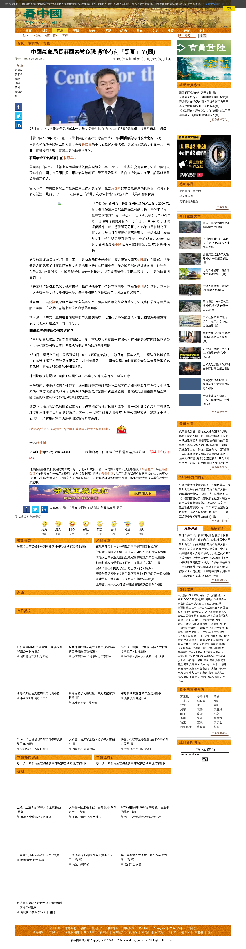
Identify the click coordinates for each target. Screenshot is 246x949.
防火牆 (181, 648)
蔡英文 (206, 640)
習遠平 (148, 748)
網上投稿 (55, 928)
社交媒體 (219, 628)
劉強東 (219, 640)
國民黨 (209, 599)
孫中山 (198, 668)
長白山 (219, 652)
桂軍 (186, 668)
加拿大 (187, 632)
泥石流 (32, 656)
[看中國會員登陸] (204, 47)
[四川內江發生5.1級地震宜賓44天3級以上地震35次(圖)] (190, 238)
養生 (180, 680)
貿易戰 (181, 603)
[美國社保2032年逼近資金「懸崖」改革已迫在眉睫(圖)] (190, 317)
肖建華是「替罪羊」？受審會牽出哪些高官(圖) (125, 579)
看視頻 (172, 932)
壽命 (217, 676)
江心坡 (191, 656)
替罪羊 (19, 74)
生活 (171, 30)
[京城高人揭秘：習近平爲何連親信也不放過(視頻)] (41, 873)
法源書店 (89, 932)
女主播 (182, 660)
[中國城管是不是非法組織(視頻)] (41, 825)
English (144, 928)
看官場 (33, 43)
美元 (216, 632)
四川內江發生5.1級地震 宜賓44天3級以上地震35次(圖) (216, 242)
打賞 (132, 58)
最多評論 (190, 528)
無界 (210, 932)
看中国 (44, 16)
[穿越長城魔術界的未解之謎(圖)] (145, 664)
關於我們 (97, 928)
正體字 (50, 816)
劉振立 (136, 656)
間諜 (17, 83)
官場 (60, 30)
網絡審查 (219, 648)
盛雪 (200, 713)
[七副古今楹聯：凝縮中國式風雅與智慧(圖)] (190, 270)
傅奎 (94, 702)
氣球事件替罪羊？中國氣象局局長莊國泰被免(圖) (127, 546)
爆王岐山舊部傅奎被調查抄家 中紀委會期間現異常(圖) (51, 546)
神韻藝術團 (72, 932)
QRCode (55, 507)
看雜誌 (104, 932)
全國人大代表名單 (162, 656)
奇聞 (187, 30)
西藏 (45, 656)
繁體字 (24, 816)
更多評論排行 (219, 580)
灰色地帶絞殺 (139, 816)
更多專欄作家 (219, 733)
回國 (186, 664)
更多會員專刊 (219, 119)
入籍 (191, 664)
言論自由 (221, 656)
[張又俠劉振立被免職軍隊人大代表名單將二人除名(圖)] (145, 617)
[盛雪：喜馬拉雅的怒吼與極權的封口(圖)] (190, 223)
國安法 (222, 599)
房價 (180, 644)
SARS (199, 656)
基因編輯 (220, 644)
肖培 (88, 702)
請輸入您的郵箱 (205, 749)
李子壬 (218, 722)
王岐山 (181, 615)
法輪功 (210, 648)
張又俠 (128, 656)
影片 (203, 30)
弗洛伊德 (196, 611)
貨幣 (222, 632)
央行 (199, 632)
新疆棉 (181, 607)
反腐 (205, 623)
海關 (217, 660)
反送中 (181, 623)
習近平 (38, 698)
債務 (205, 632)
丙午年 (91, 816)
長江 (188, 607)
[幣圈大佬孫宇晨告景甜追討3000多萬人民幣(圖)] (145, 710)
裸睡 (92, 748)
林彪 (180, 672)
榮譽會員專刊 (190, 85)
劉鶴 (180, 619)
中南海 (36, 35)
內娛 (141, 748)
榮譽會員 (147, 469)
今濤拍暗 (203, 696)
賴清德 (213, 595)
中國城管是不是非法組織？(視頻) (38, 855)
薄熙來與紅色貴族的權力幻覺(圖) (38, 693)
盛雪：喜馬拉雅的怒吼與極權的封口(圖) (203, 444)
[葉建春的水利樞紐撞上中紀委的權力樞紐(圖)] (93, 664)
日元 (202, 636)
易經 (211, 672)
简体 (125, 58)
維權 (188, 648)
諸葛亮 (203, 672)
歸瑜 (216, 700)
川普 (207, 595)
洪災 (39, 656)
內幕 (47, 35)
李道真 (201, 700)
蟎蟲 (86, 748)
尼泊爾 (24, 656)
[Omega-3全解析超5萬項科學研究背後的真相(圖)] (41, 710)
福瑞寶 (159, 932)
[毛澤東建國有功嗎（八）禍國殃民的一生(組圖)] (190, 395)
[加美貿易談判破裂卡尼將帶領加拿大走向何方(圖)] (190, 380)
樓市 (221, 636)
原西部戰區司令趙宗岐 (85, 656)
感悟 (186, 676)
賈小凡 (184, 700)
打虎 (210, 623)
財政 (226, 636)
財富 (180, 640)
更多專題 (222, 207)
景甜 (126, 748)
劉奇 (186, 672)
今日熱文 (24, 611)
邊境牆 (203, 615)
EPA (34, 748)
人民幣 (181, 636)
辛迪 (216, 726)
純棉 (80, 748)
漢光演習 (200, 599)
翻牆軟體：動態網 (192, 932)
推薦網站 (38, 932)
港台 (92, 30)
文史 (155, 30)
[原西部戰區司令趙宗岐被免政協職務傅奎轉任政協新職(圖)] (93, 617)
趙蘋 (216, 713)
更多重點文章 (219, 412)
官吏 (56, 35)
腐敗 (199, 623)
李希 (83, 702)
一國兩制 (182, 628)
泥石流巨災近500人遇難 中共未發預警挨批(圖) (216, 258)
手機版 (117, 58)
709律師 (196, 648)
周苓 (183, 709)
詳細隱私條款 (210, 3)
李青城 (218, 718)
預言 (127, 816)
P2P (207, 644)
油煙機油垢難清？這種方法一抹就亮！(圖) (204, 493)
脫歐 (194, 632)
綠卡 (197, 664)
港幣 (207, 636)
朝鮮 (180, 632)
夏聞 (216, 705)
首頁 (28, 30)
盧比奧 (221, 595)
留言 (139, 58)
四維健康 (186, 726)
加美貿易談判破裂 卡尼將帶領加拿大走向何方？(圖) (216, 384)
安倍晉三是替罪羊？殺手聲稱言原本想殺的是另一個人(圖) (133, 573)
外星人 (210, 676)
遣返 (223, 660)
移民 (200, 660)
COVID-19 (189, 599)
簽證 (180, 664)
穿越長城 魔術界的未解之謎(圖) (141, 693)
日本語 (192, 928)
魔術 (126, 698)
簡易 (216, 696)
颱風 (75, 816)
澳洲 (224, 664)
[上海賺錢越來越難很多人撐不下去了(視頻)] (93, 825)
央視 (189, 660)
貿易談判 (224, 615)
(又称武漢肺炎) (196, 595)
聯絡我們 (70, 928)
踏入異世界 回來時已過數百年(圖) (199, 106)
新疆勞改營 (209, 656)
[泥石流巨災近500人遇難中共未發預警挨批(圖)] (190, 254)
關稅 (196, 615)
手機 (191, 676)
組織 (41, 860)
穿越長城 (141, 698)
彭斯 (209, 615)
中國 (118, 244)
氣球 (17, 78)
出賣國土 (206, 603)
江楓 (200, 722)
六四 (220, 607)
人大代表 (146, 656)
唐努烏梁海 (209, 652)
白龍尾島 (182, 656)
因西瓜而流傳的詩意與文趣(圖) (197, 92)
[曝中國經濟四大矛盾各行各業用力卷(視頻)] (145, 825)
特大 (154, 58)
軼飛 (183, 705)
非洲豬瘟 (194, 644)
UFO (204, 611)
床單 (74, 748)
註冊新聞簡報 (190, 742)
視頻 (20, 771)
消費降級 (84, 864)
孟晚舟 (189, 615)
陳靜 (200, 709)
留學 (212, 660)
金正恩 (222, 611)
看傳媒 (146, 932)
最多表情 (217, 528)
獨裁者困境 (154, 816)
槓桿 (210, 632)
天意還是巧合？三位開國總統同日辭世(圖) (204, 97)
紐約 (123, 30)
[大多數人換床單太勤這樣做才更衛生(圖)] (93, 710)
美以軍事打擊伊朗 (190, 190)
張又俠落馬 (186, 196)
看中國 (41, 442)
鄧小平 (222, 668)
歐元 (196, 636)
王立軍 (46, 698)
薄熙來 (30, 698)
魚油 (45, 748)
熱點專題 (186, 184)
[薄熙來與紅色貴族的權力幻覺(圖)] (41, 664)
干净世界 (54, 932)
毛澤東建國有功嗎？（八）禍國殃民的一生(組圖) (216, 399)
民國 (180, 668)
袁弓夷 (200, 607)
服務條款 (113, 928)
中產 (186, 640)
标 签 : (20, 65)
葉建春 (76, 702)
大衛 (132, 698)
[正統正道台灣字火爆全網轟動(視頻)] (41, 778)
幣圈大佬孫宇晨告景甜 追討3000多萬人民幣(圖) (216, 337)
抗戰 (191, 668)
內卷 (138, 864)
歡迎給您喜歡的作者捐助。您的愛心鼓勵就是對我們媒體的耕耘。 (71, 429)
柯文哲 (187, 611)
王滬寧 (187, 619)
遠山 (200, 705)
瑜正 (183, 722)
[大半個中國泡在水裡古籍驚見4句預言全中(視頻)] (93, 778)
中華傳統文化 (37, 816)
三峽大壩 (217, 603)
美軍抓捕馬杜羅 (188, 201)
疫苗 (180, 611)
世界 (139, 30)
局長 (17, 96)
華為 (215, 611)
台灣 (199, 640)
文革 (222, 676)
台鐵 (215, 599)
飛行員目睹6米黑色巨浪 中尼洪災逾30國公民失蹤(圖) (216, 305)
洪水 (194, 607)
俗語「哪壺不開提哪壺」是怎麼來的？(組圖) (124, 568)
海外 (209, 664)
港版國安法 (211, 607)
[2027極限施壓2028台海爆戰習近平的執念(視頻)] (145, 778)
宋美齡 (214, 668)
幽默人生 (219, 672)
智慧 (180, 676)
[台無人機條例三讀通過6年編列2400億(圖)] (190, 285)
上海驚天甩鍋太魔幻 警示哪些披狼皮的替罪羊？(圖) (129, 584)
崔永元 (203, 619)
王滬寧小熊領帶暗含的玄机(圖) (197, 516)
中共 (22, 698)
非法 (35, 860)
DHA (39, 748)
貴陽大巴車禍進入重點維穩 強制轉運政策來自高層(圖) (130, 557)
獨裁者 (24, 912)
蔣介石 (207, 668)
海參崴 (192, 640)
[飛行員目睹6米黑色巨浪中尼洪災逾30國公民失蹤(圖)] (41, 617)
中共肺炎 (182, 595)
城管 (29, 860)
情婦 (194, 623)
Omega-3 (25, 748)
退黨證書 (118, 932)
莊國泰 (19, 70)
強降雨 (83, 816)
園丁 (183, 713)
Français (159, 928)
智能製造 (129, 864)
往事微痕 (193, 628)
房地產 (214, 636)
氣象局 (19, 91)
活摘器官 (182, 652)
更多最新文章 (219, 467)
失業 (75, 864)
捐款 (84, 928)
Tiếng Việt (176, 928)
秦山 (183, 718)
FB (226, 628)
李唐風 (218, 709)
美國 (76, 30)
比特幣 (189, 636)
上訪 (203, 648)
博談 (107, 30)
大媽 (226, 640)
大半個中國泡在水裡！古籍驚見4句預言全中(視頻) (216, 352)
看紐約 (133, 932)
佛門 (52, 912)
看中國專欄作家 (192, 690)
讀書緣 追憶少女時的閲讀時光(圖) (199, 115)
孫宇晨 (134, 748)
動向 (26, 35)
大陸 (44, 30)
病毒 (180, 599)
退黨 (225, 607)
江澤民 (195, 619)
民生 (203, 664)
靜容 (200, 718)
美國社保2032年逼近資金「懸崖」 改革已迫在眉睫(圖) (215, 321)
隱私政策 (128, 928)
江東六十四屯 (195, 652)
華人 (194, 660)
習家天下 (43, 912)
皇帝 (197, 672)
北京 (213, 640)
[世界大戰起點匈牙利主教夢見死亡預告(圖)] (190, 364)
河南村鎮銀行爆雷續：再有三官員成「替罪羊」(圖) (128, 562)
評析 (65, 35)
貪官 (188, 623)
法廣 (211, 628)
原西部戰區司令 (107, 656)
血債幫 (33, 912)
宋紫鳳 (184, 696)
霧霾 (213, 644)
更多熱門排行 (219, 520)
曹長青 (201, 726)
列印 (146, 58)
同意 (229, 8)
